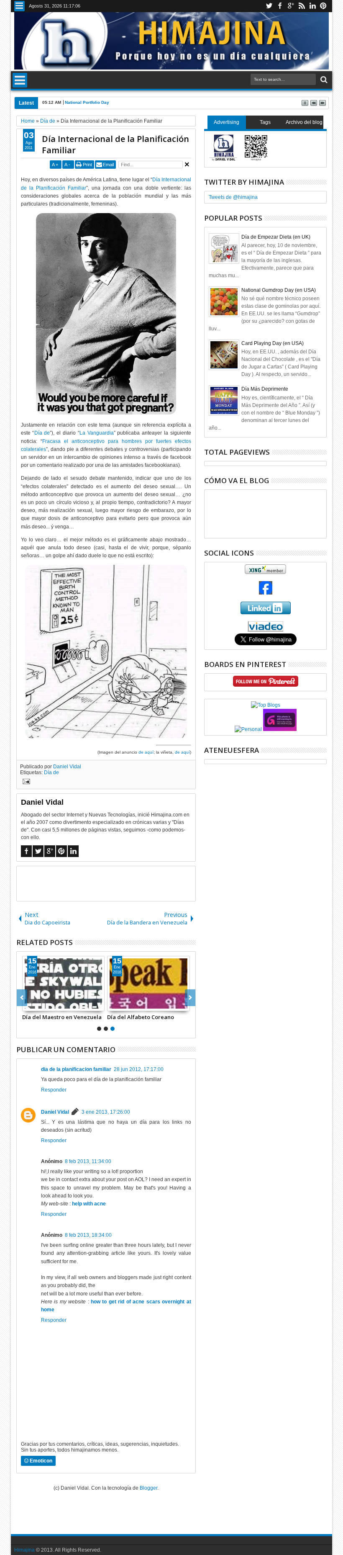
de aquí (146, 752)
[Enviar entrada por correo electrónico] (25, 782)
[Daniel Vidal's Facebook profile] (265, 593)
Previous (190, 997)
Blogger (148, 1488)
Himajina (24, 1550)
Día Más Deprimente (264, 389)
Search (323, 80)
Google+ (290, 6)
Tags (265, 122)
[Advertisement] (114, 883)
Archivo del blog (304, 122)
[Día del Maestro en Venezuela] (63, 983)
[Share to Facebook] (29, 1004)
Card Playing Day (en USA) (272, 343)
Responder (54, 1090)
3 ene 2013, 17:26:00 (106, 1112)
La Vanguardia (96, 433)
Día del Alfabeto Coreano (140, 1017)
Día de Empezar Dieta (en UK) (275, 237)
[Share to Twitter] (38, 1004)
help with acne (89, 1204)
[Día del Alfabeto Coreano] (148, 983)
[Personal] (248, 729)
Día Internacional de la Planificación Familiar (115, 144)
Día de (42, 433)
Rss (301, 6)
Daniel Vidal (67, 767)
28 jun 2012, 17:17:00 (139, 1069)
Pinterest (323, 6)
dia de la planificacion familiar (76, 1069)
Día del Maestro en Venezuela (62, 1017)
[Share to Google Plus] (47, 1004)
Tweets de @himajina (233, 197)
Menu (19, 6)
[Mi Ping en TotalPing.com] (280, 729)
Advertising (226, 122)
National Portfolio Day (87, 102)
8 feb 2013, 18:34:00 (88, 1235)
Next (22, 997)
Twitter (269, 6)
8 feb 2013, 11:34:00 (88, 1161)
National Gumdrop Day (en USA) (278, 290)
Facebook (279, 6)
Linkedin (312, 6)
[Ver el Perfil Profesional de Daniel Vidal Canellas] (265, 630)
